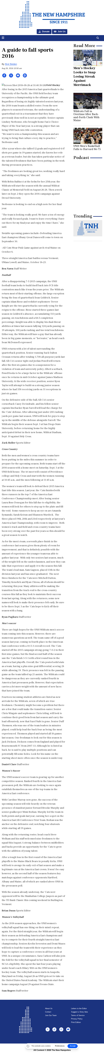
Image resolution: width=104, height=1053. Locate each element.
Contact (48, 1012)
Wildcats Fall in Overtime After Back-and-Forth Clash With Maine (86, 116)
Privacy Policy (76, 1019)
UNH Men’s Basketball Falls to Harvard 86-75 (87, 147)
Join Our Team (51, 1015)
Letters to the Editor (79, 1008)
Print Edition (76, 1022)
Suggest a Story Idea (79, 1012)
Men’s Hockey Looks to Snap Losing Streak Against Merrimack (84, 76)
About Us (48, 1008)
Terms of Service (77, 1015)
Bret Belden (11, 64)
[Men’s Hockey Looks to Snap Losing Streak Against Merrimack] (87, 58)
